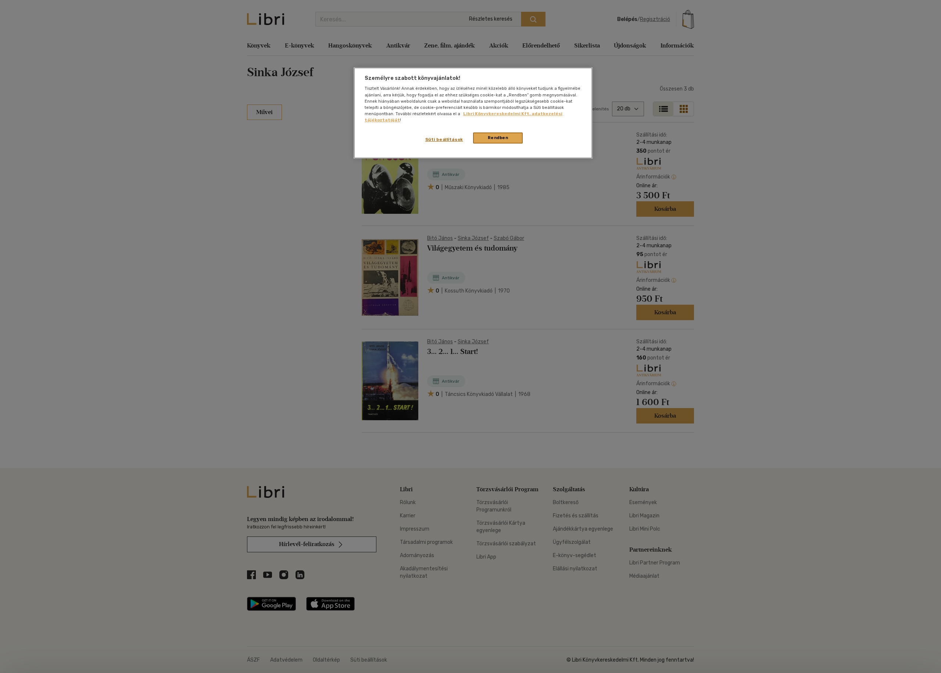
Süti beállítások (444, 139)
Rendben (498, 137)
